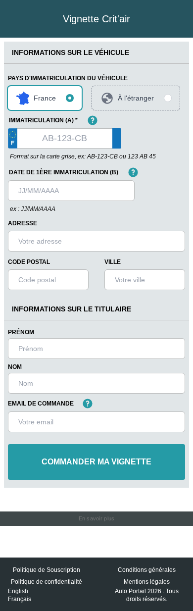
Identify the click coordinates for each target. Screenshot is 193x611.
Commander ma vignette (96, 462)
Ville (112, 261)
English (18, 591)
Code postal (29, 261)
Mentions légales (147, 581)
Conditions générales (147, 569)
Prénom (21, 332)
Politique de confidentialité (46, 581)
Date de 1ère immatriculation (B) (63, 172)
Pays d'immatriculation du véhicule (68, 78)
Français (19, 599)
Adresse (22, 223)
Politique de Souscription (46, 569)
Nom (15, 366)
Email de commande (41, 403)
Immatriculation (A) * (43, 120)
